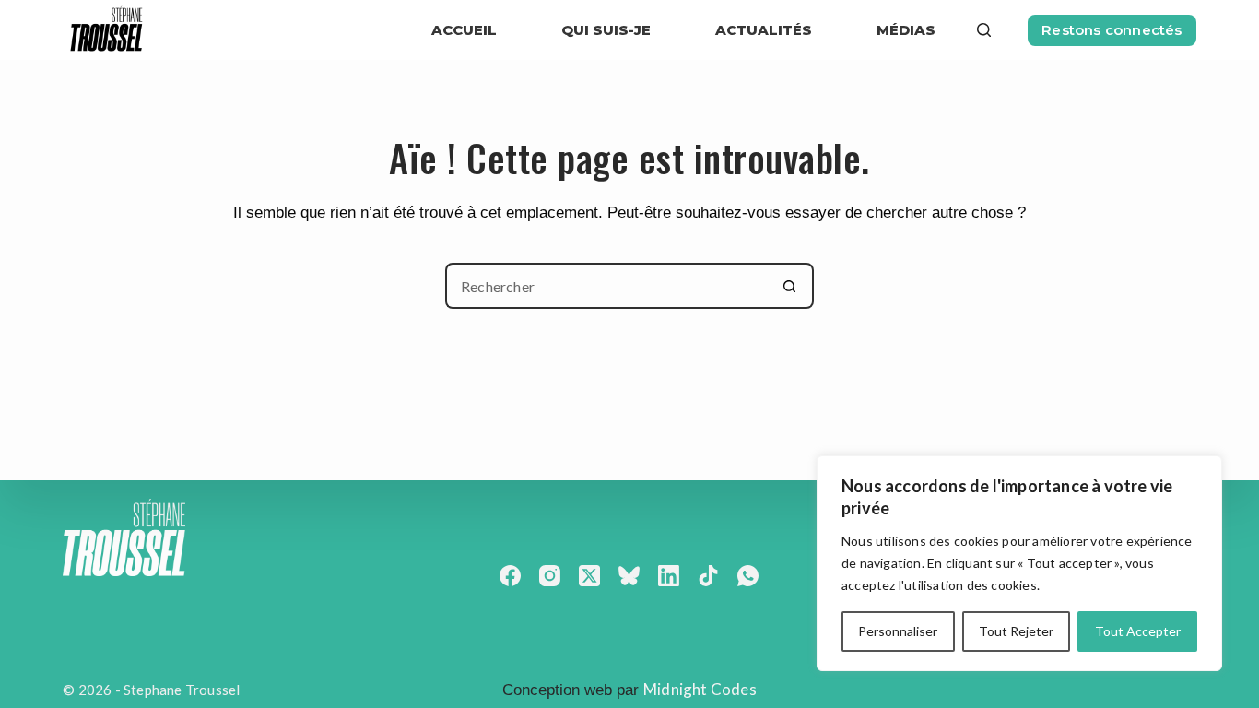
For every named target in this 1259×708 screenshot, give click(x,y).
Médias (906, 30)
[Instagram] (549, 575)
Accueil (464, 30)
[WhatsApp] (748, 575)
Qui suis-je (606, 30)
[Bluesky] (629, 575)
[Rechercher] (984, 30)
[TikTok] (708, 575)
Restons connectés (1111, 30)
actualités (763, 30)
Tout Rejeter (1016, 631)
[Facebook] (510, 575)
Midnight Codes (700, 689)
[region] (1019, 563)
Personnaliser (897, 631)
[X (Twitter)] (589, 575)
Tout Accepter (1138, 631)
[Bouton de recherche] (791, 286)
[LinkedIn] (668, 575)
